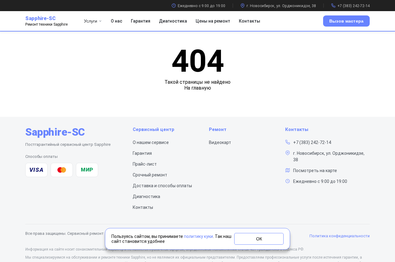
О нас (116, 21)
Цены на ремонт (213, 21)
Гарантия (140, 21)
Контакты (249, 21)
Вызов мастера (346, 21)
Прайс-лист (145, 164)
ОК (259, 238)
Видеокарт (220, 142)
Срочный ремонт (150, 174)
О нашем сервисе (151, 142)
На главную (197, 88)
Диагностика (173, 21)
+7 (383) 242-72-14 (353, 5)
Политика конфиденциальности (340, 236)
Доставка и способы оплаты (162, 185)
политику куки (198, 236)
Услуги (90, 21)
